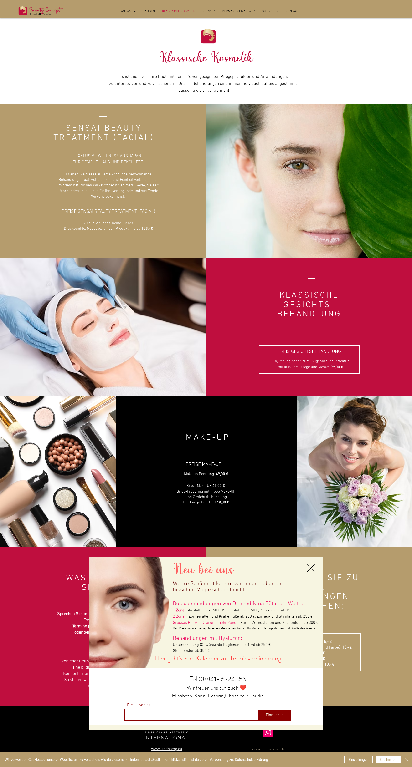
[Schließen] (406, 759)
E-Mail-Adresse (139, 705)
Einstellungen (358, 759)
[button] (311, 568)
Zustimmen (388, 759)
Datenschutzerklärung (251, 759)
